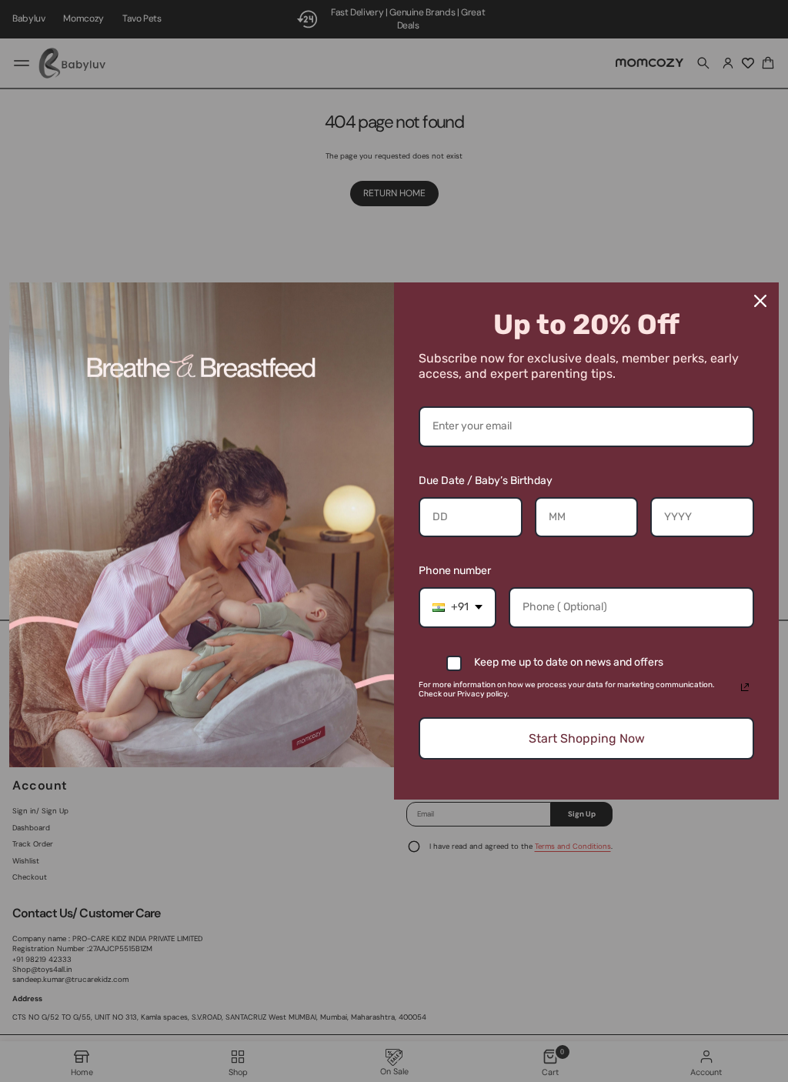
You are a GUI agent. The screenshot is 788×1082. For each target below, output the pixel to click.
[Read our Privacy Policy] (745, 687)
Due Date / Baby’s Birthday (486, 480)
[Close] (760, 300)
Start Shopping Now (587, 738)
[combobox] (457, 607)
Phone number (455, 570)
